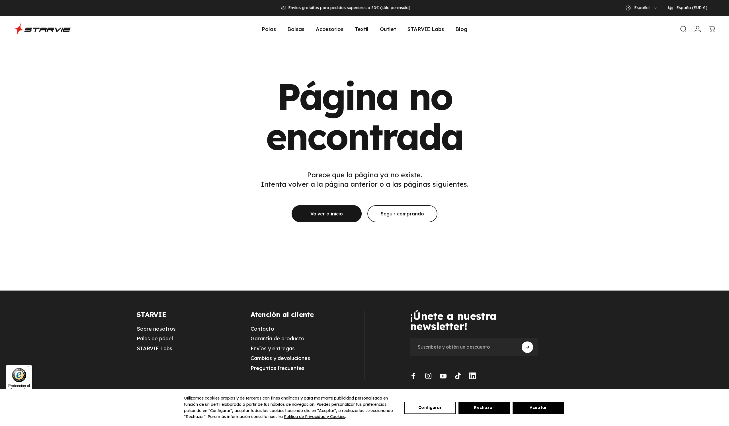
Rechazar (484, 407)
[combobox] (642, 8)
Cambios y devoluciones (280, 358)
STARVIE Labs (154, 348)
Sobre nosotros (156, 329)
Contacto (262, 329)
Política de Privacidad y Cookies (314, 416)
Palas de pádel (155, 339)
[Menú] (28, 368)
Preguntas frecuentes (277, 368)
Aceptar (538, 407)
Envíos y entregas (273, 348)
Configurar (429, 407)
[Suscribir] (527, 347)
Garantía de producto (277, 339)
